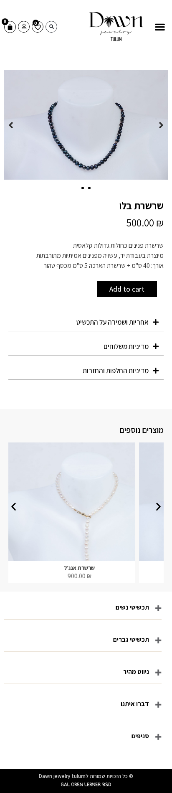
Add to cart (126, 289)
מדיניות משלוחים (126, 346)
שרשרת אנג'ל (93, 568)
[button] (160, 27)
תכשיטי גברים (131, 639)
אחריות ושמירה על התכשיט (112, 322)
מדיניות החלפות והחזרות (116, 370)
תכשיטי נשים (132, 607)
